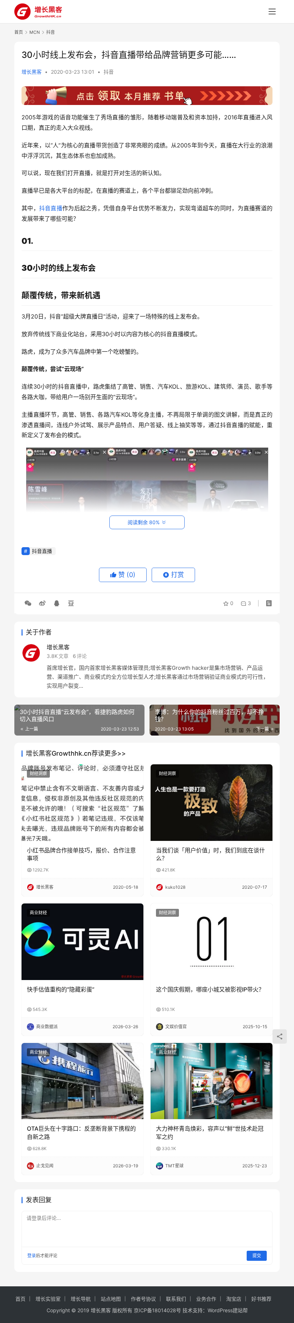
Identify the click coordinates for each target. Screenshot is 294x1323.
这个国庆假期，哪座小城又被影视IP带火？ (210, 989)
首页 (18, 32)
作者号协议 (143, 1299)
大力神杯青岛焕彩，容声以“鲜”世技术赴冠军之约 (210, 1132)
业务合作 (206, 1299)
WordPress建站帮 (228, 1310)
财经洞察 (38, 773)
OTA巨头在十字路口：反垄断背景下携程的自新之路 (81, 1132)
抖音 (109, 72)
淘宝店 (233, 1299)
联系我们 (176, 1299)
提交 (256, 1255)
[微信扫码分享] (28, 603)
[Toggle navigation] (272, 11)
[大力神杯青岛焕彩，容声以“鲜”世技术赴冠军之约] (211, 1081)
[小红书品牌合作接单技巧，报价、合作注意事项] (82, 802)
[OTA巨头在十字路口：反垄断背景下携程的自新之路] (82, 1081)
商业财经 (38, 912)
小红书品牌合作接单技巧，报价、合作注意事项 (81, 854)
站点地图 (111, 1299)
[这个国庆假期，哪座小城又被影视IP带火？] (211, 941)
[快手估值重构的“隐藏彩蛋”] (82, 941)
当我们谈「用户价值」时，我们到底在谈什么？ (210, 854)
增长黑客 (32, 72)
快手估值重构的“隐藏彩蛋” (60, 989)
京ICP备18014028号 (157, 1310)
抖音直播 (50, 208)
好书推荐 (261, 1299)
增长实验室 (48, 1299)
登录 (31, 1255)
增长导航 (81, 1299)
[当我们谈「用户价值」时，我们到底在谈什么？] (211, 802)
